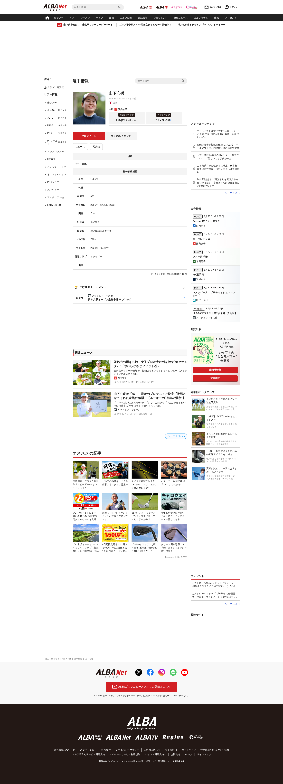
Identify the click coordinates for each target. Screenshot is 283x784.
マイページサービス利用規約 (125, 754)
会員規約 (170, 749)
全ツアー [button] (59, 17)
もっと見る (231, 193)
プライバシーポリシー (127, 749)
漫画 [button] (111, 17)
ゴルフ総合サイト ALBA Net (58, 659)
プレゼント (231, 17)
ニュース (80, 146)
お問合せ (175, 754)
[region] (56, 152)
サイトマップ (204, 754)
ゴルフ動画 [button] (126, 17)
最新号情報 (215, 369)
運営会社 (106, 749)
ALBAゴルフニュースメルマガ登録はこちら (144, 686)
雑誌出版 (142, 17)
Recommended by (172, 557)
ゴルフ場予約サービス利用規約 (88, 754)
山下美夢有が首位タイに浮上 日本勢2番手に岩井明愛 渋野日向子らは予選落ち (218, 168)
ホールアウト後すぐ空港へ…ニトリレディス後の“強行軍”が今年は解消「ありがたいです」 (218, 134)
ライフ (99, 17)
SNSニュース (181, 17)
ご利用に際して (152, 749)
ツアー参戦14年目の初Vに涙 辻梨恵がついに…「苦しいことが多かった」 (218, 157)
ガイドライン (189, 749)
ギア (72, 17)
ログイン (233, 7)
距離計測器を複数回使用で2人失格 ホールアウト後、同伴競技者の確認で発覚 (218, 146)
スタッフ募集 (87, 749)
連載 (216, 17)
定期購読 (215, 378)
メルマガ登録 (215, 7)
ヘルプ (188, 754)
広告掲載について (63, 749)
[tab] (89, 136)
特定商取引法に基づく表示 (214, 749)
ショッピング (160, 17)
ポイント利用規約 (154, 754)
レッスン (85, 17)
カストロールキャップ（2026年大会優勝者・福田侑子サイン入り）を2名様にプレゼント (215, 595)
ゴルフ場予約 (201, 17)
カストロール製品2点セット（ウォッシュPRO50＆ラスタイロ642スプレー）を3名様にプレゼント (215, 585)
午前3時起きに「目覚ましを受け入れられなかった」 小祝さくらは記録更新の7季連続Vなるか (218, 182)
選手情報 (78, 659)
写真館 (96, 146)
